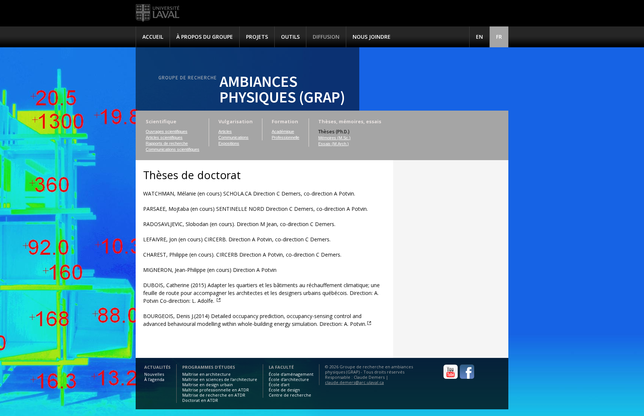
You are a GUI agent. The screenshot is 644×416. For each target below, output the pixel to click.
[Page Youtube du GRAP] (450, 377)
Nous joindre (372, 36)
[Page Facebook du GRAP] (467, 377)
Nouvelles (154, 374)
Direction (361, 292)
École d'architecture (289, 379)
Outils (290, 36)
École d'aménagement (291, 374)
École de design (284, 390)
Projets (257, 36)
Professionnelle (285, 137)
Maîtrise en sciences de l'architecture (219, 379)
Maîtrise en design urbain (207, 384)
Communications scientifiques (172, 149)
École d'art (279, 384)
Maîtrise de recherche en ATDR (213, 395)
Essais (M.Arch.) (333, 144)
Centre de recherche (290, 395)
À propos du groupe (204, 36)
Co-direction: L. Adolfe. (187, 300)
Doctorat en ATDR (200, 400)
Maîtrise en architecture (206, 374)
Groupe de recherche (187, 77)
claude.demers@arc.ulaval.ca (354, 382)
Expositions (228, 143)
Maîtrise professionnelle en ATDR (215, 390)
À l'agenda (154, 379)
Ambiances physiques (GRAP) (282, 89)
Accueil (152, 36)
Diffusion (326, 36)
